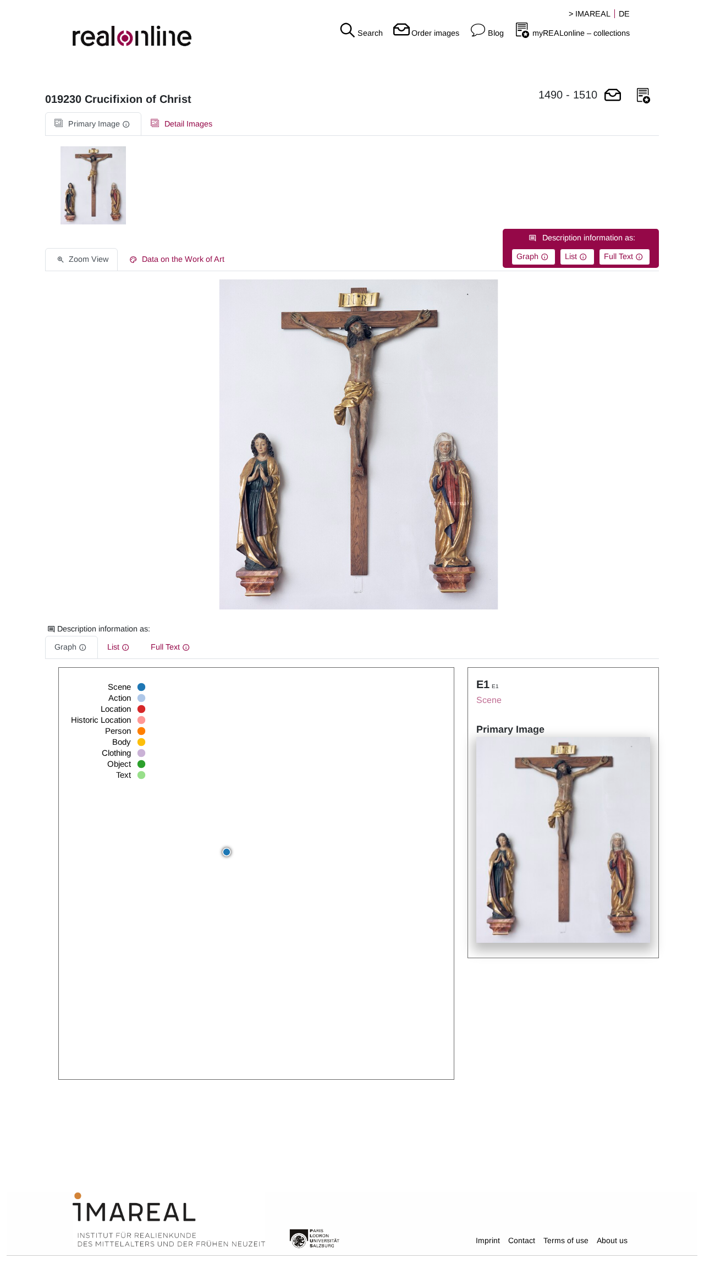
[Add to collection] (643, 96)
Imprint (488, 1240)
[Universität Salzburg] (315, 1237)
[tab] (93, 124)
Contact (521, 1240)
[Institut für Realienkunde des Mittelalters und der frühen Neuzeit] (169, 1220)
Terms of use (565, 1240)
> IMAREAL (589, 13)
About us (612, 1240)
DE (624, 13)
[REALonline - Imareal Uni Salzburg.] (117, 27)
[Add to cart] (612, 96)
